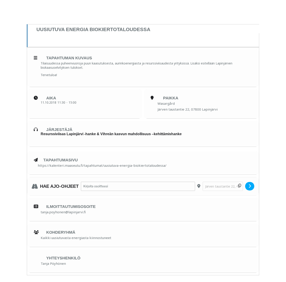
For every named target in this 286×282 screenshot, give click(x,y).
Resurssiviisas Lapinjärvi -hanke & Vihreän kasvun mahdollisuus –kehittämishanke (111, 134)
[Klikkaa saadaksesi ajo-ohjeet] (249, 186)
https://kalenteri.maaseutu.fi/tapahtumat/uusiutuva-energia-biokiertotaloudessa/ (102, 165)
